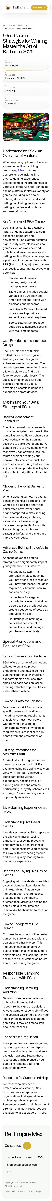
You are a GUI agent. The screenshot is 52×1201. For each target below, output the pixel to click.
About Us (10, 1191)
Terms (30, 1191)
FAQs (40, 1157)
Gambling (22, 25)
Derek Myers (11, 65)
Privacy (21, 1191)
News (13, 25)
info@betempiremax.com (22, 1164)
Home (5, 25)
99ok (21, 170)
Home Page (13, 1157)
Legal (38, 1191)
